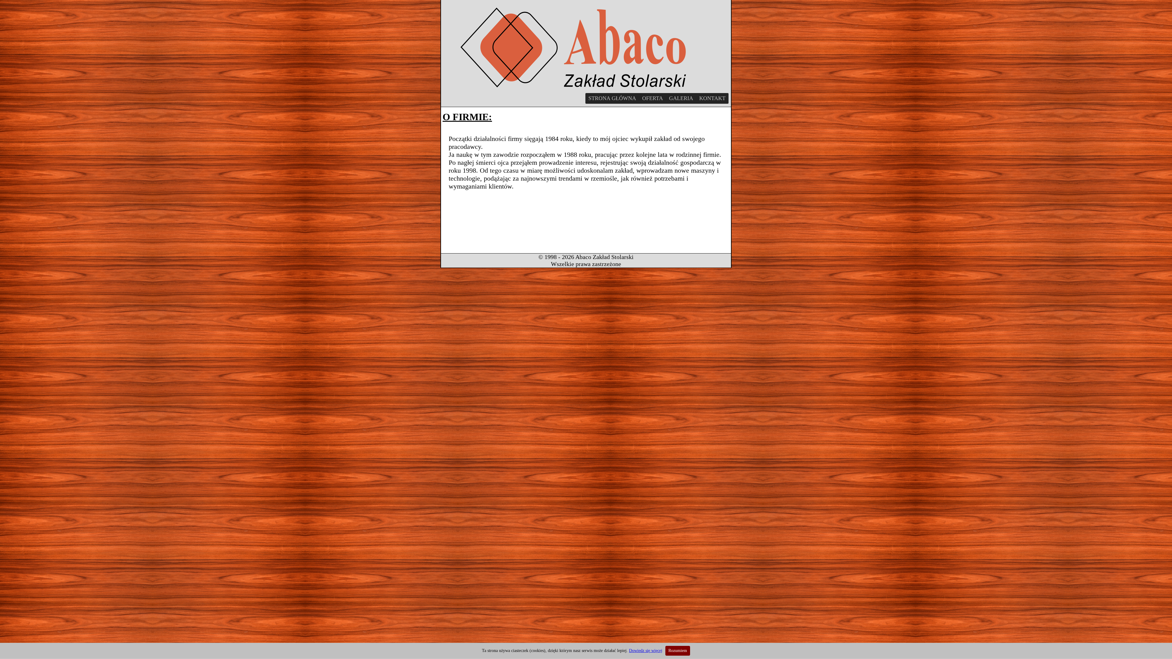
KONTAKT (712, 98)
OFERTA (652, 98)
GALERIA (681, 98)
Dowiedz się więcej (645, 650)
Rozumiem (677, 650)
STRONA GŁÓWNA (612, 98)
